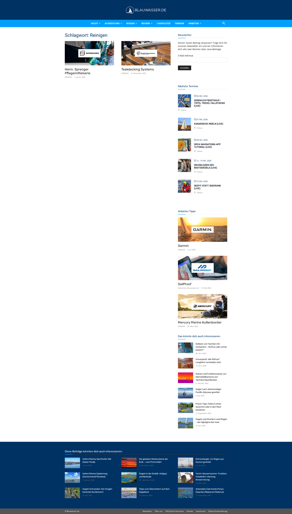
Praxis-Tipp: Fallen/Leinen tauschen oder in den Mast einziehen (208, 407)
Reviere (145, 23)
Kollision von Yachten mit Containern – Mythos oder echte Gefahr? (211, 347)
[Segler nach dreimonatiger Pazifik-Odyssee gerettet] (185, 393)
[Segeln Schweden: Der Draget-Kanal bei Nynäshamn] (72, 493)
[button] (223, 23)
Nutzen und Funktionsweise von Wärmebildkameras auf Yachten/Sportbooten (211, 377)
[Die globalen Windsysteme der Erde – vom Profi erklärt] (129, 463)
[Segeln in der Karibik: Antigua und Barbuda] (129, 477)
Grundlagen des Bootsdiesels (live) (205, 166)
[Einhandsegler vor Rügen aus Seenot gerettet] (185, 463)
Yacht (94, 23)
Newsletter (147, 511)
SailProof (184, 284)
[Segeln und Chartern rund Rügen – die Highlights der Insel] (185, 423)
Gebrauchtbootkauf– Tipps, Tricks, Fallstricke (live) (209, 103)
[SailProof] (202, 268)
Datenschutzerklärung (217, 511)
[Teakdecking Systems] (146, 53)
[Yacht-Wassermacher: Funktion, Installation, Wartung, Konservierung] (185, 477)
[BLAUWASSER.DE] (146, 10)
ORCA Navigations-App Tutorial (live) (207, 145)
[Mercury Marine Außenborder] (202, 306)
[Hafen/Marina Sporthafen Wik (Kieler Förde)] (72, 463)
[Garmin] (202, 229)
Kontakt (190, 511)
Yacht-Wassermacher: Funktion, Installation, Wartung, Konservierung (211, 476)
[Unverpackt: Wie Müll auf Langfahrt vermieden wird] (185, 363)
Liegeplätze (163, 23)
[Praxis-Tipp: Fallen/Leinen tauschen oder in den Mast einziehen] (185, 407)
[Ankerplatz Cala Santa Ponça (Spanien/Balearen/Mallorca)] (185, 493)
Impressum (200, 511)
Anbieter (193, 23)
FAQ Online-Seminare (174, 511)
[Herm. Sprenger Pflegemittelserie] (89, 53)
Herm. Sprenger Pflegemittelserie (77, 71)
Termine (179, 23)
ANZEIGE (68, 77)
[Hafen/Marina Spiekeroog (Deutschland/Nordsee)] (72, 477)
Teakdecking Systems (137, 69)
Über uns (159, 511)
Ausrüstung (112, 23)
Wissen (130, 23)
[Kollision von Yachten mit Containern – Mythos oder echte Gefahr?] (185, 347)
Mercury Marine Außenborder (200, 322)
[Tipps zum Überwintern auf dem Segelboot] (129, 493)
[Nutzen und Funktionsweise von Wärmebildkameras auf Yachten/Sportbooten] (185, 377)
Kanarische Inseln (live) (208, 123)
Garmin (183, 246)
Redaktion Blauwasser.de (188, 288)
